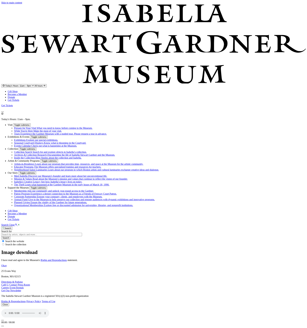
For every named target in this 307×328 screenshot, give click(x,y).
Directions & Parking (12, 282)
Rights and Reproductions (54, 260)
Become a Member (17, 94)
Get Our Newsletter (11, 290)
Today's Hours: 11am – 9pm (24, 86)
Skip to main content (11, 2)
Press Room (24, 284)
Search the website (14, 241)
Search (6, 238)
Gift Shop (13, 91)
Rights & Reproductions (13, 301)
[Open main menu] (2, 111)
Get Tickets (13, 100)
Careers (5, 287)
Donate (11, 97)
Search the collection (15, 244)
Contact (13, 284)
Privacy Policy (33, 301)
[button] (10, 124)
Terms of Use (48, 301)
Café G (5, 284)
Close (5, 304)
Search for (6, 231)
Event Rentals (17, 287)
